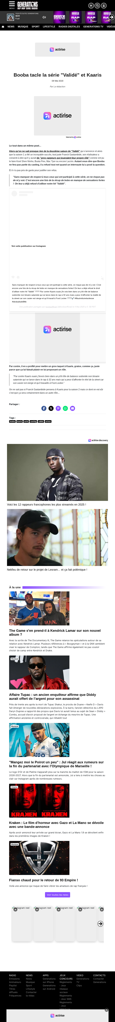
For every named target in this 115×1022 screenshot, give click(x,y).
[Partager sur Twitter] (50, 409)
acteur (48, 421)
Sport (36, 26)
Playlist (13, 985)
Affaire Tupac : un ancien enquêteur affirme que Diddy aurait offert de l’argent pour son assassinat (52, 696)
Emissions (14, 978)
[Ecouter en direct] (91, 5)
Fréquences (15, 995)
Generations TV (93, 26)
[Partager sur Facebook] (43, 409)
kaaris (19, 421)
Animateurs (15, 982)
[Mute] (44, 17)
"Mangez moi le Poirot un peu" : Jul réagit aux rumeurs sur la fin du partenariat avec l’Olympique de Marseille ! (56, 764)
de (63, 158)
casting (33, 421)
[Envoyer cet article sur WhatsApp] (64, 409)
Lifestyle (49, 26)
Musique (23, 26)
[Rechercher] (97, 5)
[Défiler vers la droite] (100, 924)
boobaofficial (51, 307)
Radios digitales (69, 26)
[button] (22, 923)
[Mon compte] (104, 5)
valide (40, 421)
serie (26, 421)
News (11, 26)
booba (12, 421)
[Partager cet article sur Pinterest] (57, 409)
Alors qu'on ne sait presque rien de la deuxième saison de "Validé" (45, 151)
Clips (79, 985)
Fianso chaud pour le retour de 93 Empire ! (43, 880)
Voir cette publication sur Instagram (29, 246)
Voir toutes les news (57, 894)
